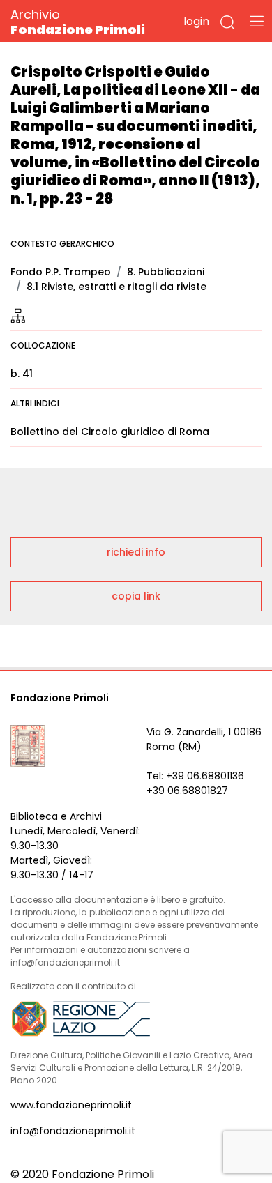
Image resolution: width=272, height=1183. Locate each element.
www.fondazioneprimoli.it (71, 1105)
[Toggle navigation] (256, 20)
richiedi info (136, 552)
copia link (136, 596)
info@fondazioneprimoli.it (72, 1131)
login (196, 21)
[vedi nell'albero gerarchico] (18, 315)
